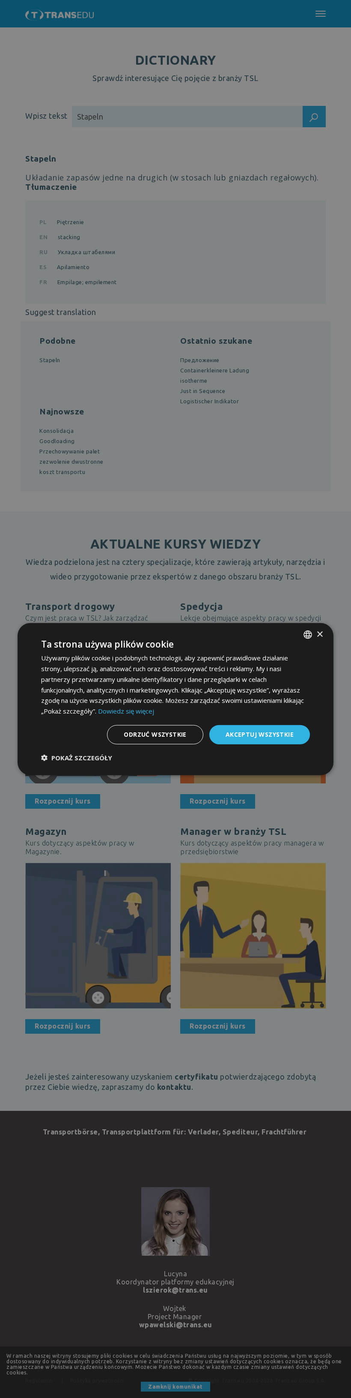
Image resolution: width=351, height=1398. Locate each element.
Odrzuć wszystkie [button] (155, 734)
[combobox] (307, 634)
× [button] (319, 634)
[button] (76, 757)
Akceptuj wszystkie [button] (260, 734)
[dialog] (175, 699)
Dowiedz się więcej (126, 711)
